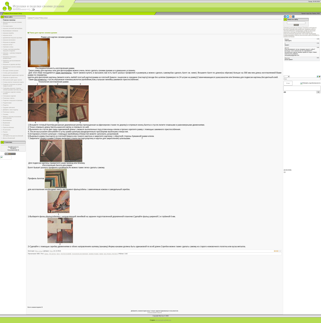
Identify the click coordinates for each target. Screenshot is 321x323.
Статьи (36, 17)
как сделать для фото (111, 253)
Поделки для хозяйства (296, 29)
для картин (52, 253)
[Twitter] (288, 16)
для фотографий (66, 253)
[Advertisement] (73, 26)
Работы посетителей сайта (303, 35)
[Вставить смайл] (319, 76)
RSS (318, 13)
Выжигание (298, 33)
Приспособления (288, 33)
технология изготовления (80, 253)
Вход (20, 13)
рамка (46, 253)
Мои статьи (44, 17)
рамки (101, 253)
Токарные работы (310, 29)
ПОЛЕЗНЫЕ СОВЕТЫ (302, 30)
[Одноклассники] (290, 16)
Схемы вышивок (288, 35)
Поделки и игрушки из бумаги (292, 27)
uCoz (169, 320)
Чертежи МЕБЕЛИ (289, 30)
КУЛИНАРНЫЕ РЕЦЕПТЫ (304, 32)
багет (58, 253)
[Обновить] (317, 76)
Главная (6, 13)
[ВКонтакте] (285, 16)
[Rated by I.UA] (5, 157)
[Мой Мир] (293, 16)
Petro (51, 251)
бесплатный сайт (160, 320)
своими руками (93, 253)
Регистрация (14, 13)
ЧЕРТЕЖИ (305, 33)
